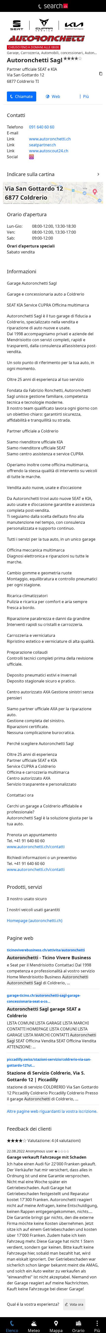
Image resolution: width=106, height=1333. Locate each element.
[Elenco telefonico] (39, 6)
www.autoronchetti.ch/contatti (36, 846)
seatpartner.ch (42, 145)
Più (86, 96)
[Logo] (56, 5)
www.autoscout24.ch (48, 151)
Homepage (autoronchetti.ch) (34, 920)
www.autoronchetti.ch (50, 139)
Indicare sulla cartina (30, 174)
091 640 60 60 (41, 127)
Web (56, 96)
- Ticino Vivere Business (49, 958)
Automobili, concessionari (62, 52)
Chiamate (24, 96)
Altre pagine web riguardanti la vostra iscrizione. (52, 1111)
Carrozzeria (30, 52)
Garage (13, 52)
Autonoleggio (95, 52)
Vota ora (76, 1304)
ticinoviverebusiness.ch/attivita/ (46, 950)
